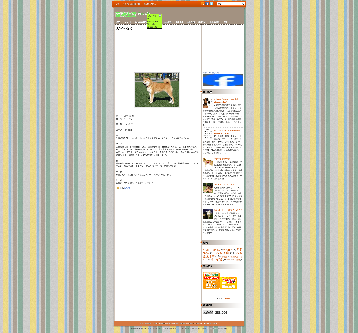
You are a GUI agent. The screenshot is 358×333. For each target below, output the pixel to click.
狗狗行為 (168, 22)
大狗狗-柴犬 (124, 28)
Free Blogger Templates (171, 328)
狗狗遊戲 (202, 22)
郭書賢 (205, 73)
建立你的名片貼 (214, 73)
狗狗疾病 (222, 253)
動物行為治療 (215, 259)
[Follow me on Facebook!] (207, 4)
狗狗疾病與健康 (142, 22)
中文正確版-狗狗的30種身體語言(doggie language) (227, 132)
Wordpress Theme (145, 328)
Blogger (227, 298)
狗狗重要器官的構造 (222, 158)
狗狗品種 (191, 22)
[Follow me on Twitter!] (212, 4)
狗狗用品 (179, 22)
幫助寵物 (236, 259)
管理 (225, 22)
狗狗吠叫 (128, 22)
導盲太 (228, 260)
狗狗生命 (206, 250)
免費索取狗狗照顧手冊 (131, 4)
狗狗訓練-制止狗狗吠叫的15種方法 (228, 210)
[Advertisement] (210, 14)
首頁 (117, 4)
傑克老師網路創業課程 (219, 328)
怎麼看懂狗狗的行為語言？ (225, 184)
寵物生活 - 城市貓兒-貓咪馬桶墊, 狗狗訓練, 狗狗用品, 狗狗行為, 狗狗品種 (178, 323)
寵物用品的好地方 (150, 4)
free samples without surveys (191, 328)
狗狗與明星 (215, 22)
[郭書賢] (224, 85)
